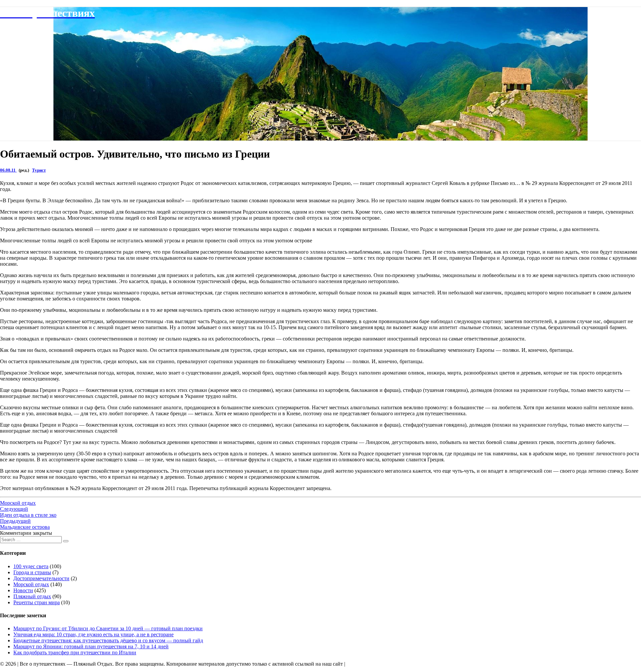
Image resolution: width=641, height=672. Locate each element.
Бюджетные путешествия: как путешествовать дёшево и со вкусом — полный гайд (108, 640)
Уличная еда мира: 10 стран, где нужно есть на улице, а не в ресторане (93, 634)
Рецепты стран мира (36, 602)
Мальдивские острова (25, 524)
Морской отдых (18, 503)
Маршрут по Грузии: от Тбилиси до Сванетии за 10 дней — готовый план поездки (108, 628)
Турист (39, 170)
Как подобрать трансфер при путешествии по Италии (74, 652)
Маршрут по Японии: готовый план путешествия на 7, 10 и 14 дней (91, 646)
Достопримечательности (41, 578)
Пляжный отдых (32, 596)
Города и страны (32, 572)
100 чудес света (30, 566)
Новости (23, 590)
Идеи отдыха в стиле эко (28, 512)
